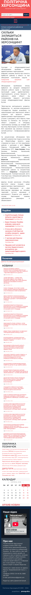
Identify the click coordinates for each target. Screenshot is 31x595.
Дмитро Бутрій (6, 261)
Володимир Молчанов (7, 453)
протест (4, 473)
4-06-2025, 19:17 (8, 342)
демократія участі (21, 465)
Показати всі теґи (8, 475)
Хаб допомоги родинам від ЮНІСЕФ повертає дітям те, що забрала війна (15, 364)
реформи (9, 473)
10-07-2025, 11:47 (8, 311)
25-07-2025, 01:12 (8, 292)
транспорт (22, 473)
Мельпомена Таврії (9, 457)
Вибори (11, 451)
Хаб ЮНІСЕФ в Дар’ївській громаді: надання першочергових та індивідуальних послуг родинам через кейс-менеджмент (16, 426)
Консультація (25, 455)
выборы (15, 465)
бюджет (18, 463)
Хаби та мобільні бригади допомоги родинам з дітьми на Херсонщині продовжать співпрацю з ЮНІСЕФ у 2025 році (16, 396)
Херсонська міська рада (10, 461)
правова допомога (23, 471)
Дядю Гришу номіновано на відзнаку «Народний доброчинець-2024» (15, 332)
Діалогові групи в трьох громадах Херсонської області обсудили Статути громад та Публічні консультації (14, 379)
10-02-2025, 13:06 (8, 400)
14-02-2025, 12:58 (8, 391)
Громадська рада (8, 455)
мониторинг (16, 471)
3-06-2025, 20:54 (8, 351)
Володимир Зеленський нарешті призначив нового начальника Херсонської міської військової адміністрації (14, 347)
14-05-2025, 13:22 (8, 360)
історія (27, 473)
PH (2, 205)
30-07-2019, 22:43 (10, 205)
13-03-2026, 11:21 (8, 285)
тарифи (13, 473)
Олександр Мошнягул (23, 457)
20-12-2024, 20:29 (9, 430)
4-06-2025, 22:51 (8, 334)
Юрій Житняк (8, 463)
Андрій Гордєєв (6, 449)
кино (8, 471)
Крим (3, 457)
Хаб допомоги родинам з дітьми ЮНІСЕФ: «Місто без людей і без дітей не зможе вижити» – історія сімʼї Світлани (16, 371)
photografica (25, 591)
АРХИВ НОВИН (11, 504)
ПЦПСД (15, 459)
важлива (25, 463)
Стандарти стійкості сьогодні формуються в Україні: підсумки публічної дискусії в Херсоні (14, 388)
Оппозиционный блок (7, 459)
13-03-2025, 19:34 (8, 374)
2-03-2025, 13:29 (8, 383)
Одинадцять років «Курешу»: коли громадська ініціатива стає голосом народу (15, 325)
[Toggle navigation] (15, 21)
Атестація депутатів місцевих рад (18, 449)
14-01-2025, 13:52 (8, 411)
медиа (10, 471)
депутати (7, 468)
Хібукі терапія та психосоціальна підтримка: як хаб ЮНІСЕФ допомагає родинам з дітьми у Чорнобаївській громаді (15, 298)
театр (16, 473)
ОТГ (16, 457)
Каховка (19, 455)
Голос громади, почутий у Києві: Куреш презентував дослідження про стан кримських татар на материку (15, 289)
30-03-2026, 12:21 (8, 274)
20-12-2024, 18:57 (8, 439)
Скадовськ (19, 459)
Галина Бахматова (17, 453)
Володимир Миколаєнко (20, 451)
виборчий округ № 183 (7, 465)
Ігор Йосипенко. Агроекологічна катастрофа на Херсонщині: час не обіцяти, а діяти (15, 339)
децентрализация (18, 261)
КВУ (15, 455)
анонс (14, 463)
